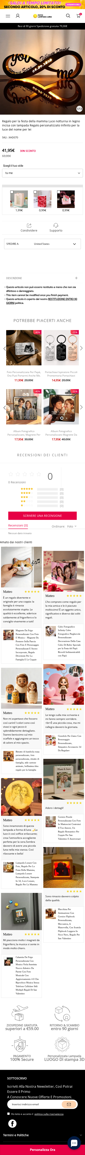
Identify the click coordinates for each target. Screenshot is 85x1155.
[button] (4, 356)
